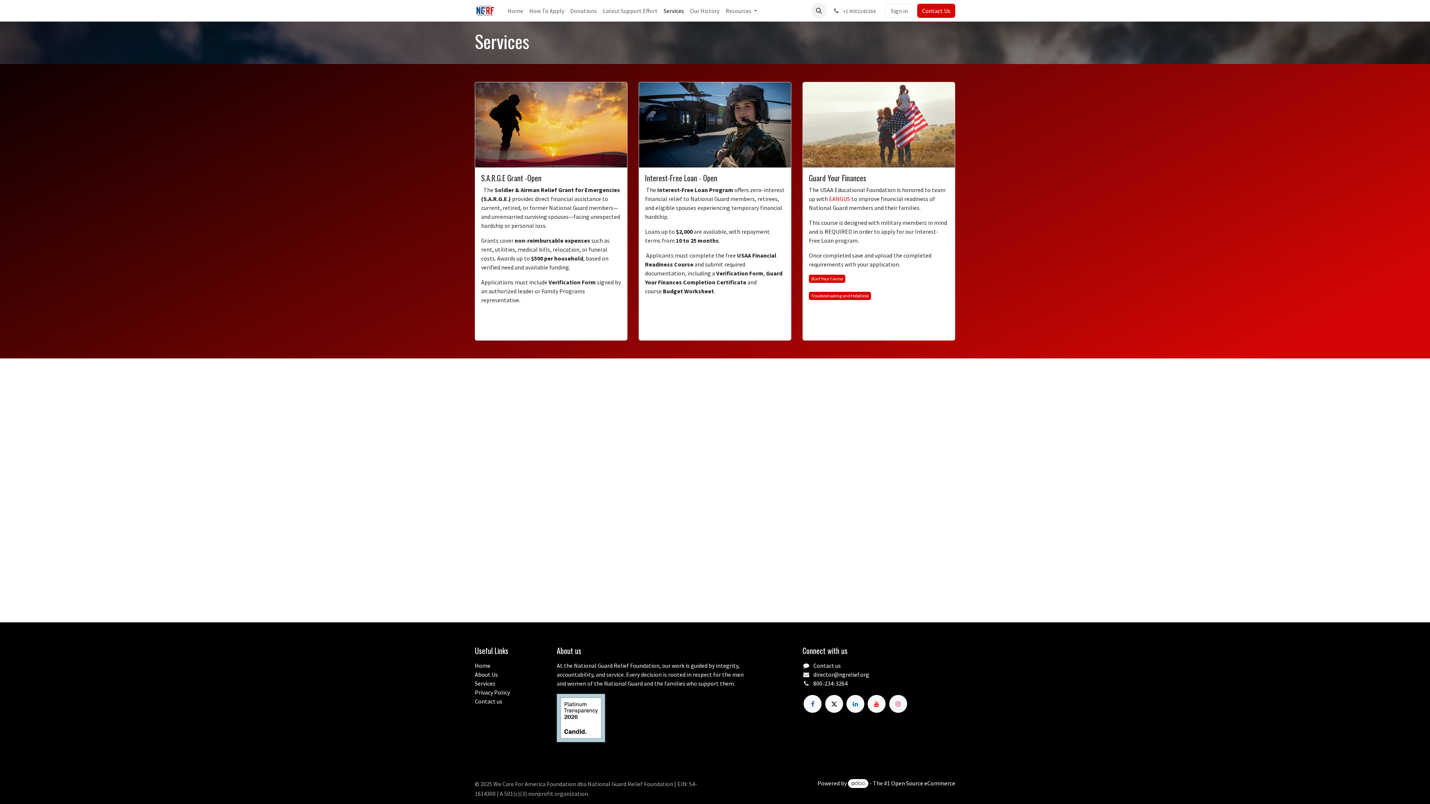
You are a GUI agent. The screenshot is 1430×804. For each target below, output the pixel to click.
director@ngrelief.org (841, 674)
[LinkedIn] (855, 704)
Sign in (899, 11)
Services (485, 683)
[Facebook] (813, 704)
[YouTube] (877, 704)
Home (482, 665)
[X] (834, 704)
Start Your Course (827, 278)
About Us (486, 674)
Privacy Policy (492, 692)
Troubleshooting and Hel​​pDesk (840, 296)
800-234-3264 (830, 683)
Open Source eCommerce (923, 783)
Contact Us (936, 11)
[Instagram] (898, 704)
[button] (819, 11)
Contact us (488, 701)
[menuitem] (515, 10)
